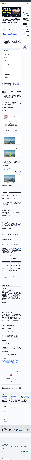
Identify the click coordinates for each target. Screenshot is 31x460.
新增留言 (5, 411)
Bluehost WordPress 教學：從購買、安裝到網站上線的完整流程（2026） (27, 429)
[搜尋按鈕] (28, 9)
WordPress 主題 (24, 45)
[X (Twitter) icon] (12, 381)
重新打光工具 (3, 85)
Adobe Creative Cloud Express (16, 290)
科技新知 (15, 3)
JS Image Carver (16, 299)
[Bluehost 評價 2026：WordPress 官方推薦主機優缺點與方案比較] (17, 430)
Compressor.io (4, 297)
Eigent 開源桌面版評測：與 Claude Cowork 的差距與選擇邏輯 (27, 30)
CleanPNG (10, 293)
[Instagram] (27, 0)
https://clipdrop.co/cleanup (5, 87)
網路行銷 (26, 49)
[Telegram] (8, 29)
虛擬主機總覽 (25, 3)
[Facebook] (24, 0)
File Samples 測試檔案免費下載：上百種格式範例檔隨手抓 (27, 19)
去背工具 (16, 84)
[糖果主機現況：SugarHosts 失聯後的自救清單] (10, 430)
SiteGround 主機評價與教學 (24, 446)
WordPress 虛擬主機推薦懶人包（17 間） (25, 443)
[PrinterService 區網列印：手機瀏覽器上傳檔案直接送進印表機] (24, 34)
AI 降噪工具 (14, 231)
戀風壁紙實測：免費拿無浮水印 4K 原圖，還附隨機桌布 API (27, 14)
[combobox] (25, 9)
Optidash (7, 297)
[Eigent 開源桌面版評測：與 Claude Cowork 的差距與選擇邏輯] (24, 29)
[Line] (4, 29)
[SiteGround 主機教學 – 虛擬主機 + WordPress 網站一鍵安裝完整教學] (2, 430)
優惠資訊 (27, 47)
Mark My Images (15, 294)
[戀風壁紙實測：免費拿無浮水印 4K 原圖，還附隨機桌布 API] (24, 14)
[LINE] (26, 451)
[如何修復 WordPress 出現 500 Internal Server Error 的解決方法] (24, 24)
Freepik (13, 293)
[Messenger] (6, 29)
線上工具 (10, 3)
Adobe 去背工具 (7, 226)
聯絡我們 (28, 3)
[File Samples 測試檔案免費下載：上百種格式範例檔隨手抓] (24, 19)
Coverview (10, 296)
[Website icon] (11, 381)
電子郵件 (13, 408)
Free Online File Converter (7, 169)
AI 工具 (2, 455)
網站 (20, 408)
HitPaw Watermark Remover (11, 279)
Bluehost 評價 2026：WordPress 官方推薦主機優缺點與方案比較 (20, 429)
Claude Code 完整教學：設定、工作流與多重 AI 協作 (15, 443)
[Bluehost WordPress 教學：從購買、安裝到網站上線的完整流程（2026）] (24, 430)
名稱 (4, 408)
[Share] (9, 29)
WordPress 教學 (24, 47)
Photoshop (8, 163)
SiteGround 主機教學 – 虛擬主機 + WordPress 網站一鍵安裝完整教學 (6, 429)
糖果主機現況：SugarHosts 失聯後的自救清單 (13, 430)
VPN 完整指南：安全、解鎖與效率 (14, 446)
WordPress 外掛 (24, 46)
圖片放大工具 (18, 84)
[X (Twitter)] (26, 0)
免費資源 (12, 3)
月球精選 (26, 48)
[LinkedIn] (17, 371)
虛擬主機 (18, 3)
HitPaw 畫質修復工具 (18, 248)
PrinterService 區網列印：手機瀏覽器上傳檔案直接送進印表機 (27, 34)
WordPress (21, 3)
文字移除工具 (6, 85)
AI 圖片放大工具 (4, 249)
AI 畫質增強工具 (17, 225)
